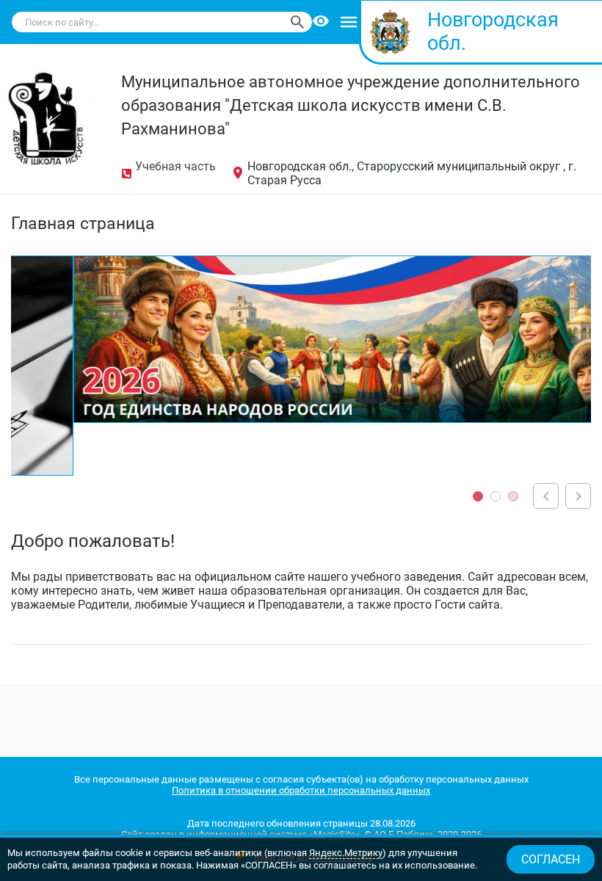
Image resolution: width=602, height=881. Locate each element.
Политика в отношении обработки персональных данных (301, 790)
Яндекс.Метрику (345, 852)
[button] (478, 496)
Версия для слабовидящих (321, 22)
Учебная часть (175, 166)
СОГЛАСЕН (550, 859)
